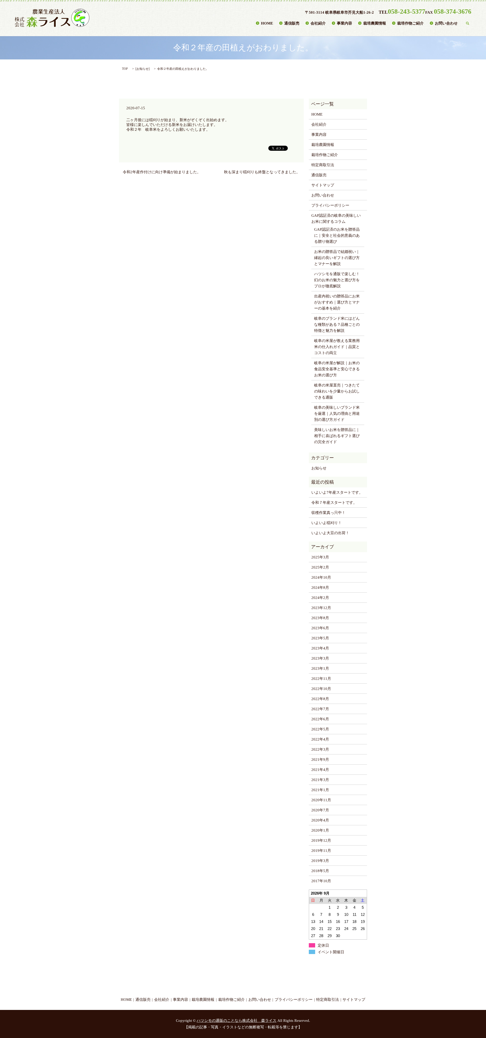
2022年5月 (320, 729)
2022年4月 (320, 739)
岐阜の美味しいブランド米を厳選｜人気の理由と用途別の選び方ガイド (337, 413)
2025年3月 (320, 557)
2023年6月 (320, 628)
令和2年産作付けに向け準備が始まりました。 (162, 172)
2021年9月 (320, 760)
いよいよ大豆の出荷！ (330, 533)
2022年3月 (320, 749)
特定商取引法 (322, 165)
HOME (267, 23)
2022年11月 (321, 679)
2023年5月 (320, 638)
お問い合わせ (446, 23)
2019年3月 (320, 861)
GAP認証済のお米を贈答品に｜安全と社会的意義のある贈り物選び (337, 235)
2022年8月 (320, 699)
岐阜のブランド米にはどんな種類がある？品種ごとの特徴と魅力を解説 (337, 324)
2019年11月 (321, 851)
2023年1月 (320, 668)
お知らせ (142, 69)
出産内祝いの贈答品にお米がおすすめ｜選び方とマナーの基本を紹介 (337, 302)
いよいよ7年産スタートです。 (337, 492)
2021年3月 (320, 780)
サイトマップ (322, 185)
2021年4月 (320, 770)
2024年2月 (320, 598)
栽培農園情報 (374, 23)
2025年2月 (320, 567)
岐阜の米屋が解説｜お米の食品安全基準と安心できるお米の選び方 (337, 369)
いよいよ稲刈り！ (326, 523)
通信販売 (291, 23)
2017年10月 (321, 881)
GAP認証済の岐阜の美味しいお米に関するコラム (336, 218)
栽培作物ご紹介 (410, 23)
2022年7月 (320, 709)
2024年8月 (320, 588)
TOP (125, 69)
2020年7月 (320, 810)
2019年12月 (321, 840)
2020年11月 (321, 800)
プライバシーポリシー (330, 205)
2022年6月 (320, 719)
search (467, 23)
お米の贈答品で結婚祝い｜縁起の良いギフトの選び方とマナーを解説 (337, 258)
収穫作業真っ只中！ (328, 513)
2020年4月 (320, 820)
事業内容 (344, 23)
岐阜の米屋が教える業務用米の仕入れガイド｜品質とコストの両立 (337, 347)
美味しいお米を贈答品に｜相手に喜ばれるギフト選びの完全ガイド (337, 436)
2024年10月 (321, 577)
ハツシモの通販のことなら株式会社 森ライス (236, 1021)
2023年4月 (320, 648)
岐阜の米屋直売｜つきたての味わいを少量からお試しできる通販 (337, 391)
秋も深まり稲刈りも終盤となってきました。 (262, 172)
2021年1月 (320, 790)
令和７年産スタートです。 (334, 503)
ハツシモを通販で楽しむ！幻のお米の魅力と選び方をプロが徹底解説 (337, 280)
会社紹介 (318, 23)
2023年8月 (320, 618)
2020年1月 (320, 830)
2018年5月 (320, 871)
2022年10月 (321, 689)
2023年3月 (320, 658)
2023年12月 (321, 608)
